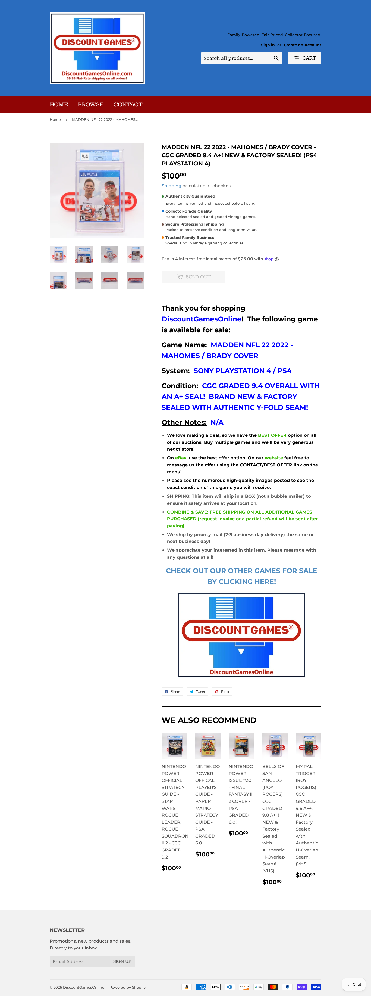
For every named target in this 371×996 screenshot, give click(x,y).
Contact (128, 104)
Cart (308, 58)
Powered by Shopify (127, 987)
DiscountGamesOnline (83, 987)
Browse (91, 104)
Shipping (171, 185)
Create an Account (302, 45)
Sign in (268, 45)
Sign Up (122, 961)
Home (59, 104)
